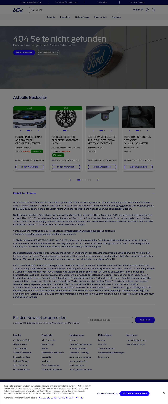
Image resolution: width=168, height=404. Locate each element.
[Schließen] (164, 393)
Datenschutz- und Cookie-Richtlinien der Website (60, 398)
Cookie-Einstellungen (107, 393)
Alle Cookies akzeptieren (134, 393)
